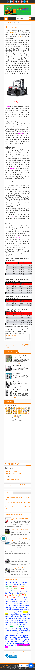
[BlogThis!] (9, 338)
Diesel (8, 492)
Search (30, 18)
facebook (8, 1)
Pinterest (19, 1)
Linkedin (16, 1)
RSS (27, 1)
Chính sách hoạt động (10, 550)
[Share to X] (11, 338)
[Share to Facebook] (12, 338)
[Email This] (7, 338)
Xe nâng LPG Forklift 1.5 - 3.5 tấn (20, 529)
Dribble (22, 1)
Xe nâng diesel (12, 27)
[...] (19, 363)
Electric (26, 493)
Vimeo (24, 1)
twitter (11, 1)
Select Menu (6, 18)
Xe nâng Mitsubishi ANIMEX (6, 665)
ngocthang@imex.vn (12, 471)
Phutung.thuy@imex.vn (13, 479)
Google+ (13, 1)
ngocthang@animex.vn (13, 473)
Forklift (15, 335)
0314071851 (2, 667)
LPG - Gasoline (17, 493)
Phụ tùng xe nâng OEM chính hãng (20, 568)
